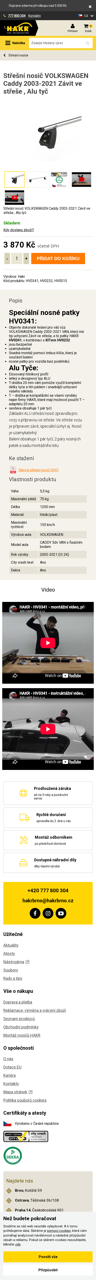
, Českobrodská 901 (39, 1210)
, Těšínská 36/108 (37, 1200)
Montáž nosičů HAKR (21, 1035)
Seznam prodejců (19, 1018)
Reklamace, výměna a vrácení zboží (34, 1010)
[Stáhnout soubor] (13, 470)
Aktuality (11, 945)
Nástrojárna (13, 961)
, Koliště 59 (28, 1190)
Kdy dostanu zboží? (18, 230)
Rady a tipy (12, 978)
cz (86, 15)
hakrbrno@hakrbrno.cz (48, 900)
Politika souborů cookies (25, 1100)
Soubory (10, 970)
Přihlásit (73, 31)
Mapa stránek (15, 1092)
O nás (8, 1058)
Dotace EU (12, 1067)
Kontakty (34, 15)
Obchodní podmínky (21, 1027)
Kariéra (9, 1075)
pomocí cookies (59, 1231)
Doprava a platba (17, 1002)
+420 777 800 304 (48, 890)
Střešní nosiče (18, 55)
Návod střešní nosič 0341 (38, 470)
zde (18, 1244)
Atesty (9, 953)
